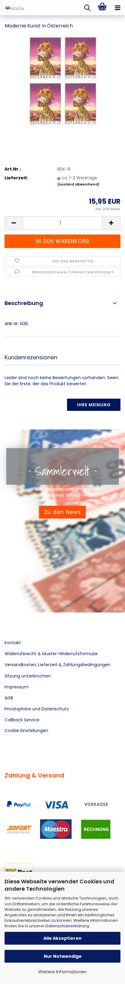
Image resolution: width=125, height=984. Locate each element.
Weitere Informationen (62, 972)
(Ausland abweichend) (78, 184)
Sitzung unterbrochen (28, 676)
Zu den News (62, 512)
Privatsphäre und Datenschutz (37, 709)
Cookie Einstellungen (26, 730)
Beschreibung (24, 303)
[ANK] (12, 8)
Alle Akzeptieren (62, 938)
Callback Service (22, 720)
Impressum (17, 687)
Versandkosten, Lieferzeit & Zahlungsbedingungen (57, 665)
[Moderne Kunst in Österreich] (62, 80)
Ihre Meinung (94, 405)
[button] (14, 223)
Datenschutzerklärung (67, 926)
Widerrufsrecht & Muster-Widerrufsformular (51, 654)
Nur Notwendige (63, 956)
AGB (9, 698)
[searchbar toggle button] (87, 8)
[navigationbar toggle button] (117, 8)
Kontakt (13, 643)
